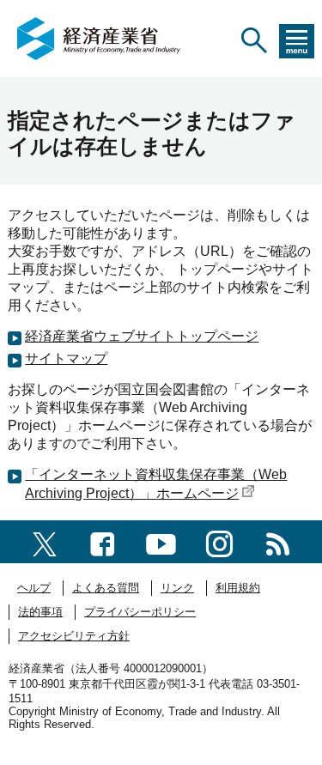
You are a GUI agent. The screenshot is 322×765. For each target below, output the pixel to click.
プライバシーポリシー (140, 611)
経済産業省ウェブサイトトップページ (141, 336)
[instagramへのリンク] (219, 541)
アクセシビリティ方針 (74, 635)
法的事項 (40, 611)
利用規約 (238, 587)
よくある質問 (105, 587)
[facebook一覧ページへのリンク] (103, 541)
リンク (177, 587)
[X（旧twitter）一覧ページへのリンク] (45, 541)
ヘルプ (34, 587)
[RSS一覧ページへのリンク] (278, 541)
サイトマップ (66, 358)
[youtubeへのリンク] (161, 541)
